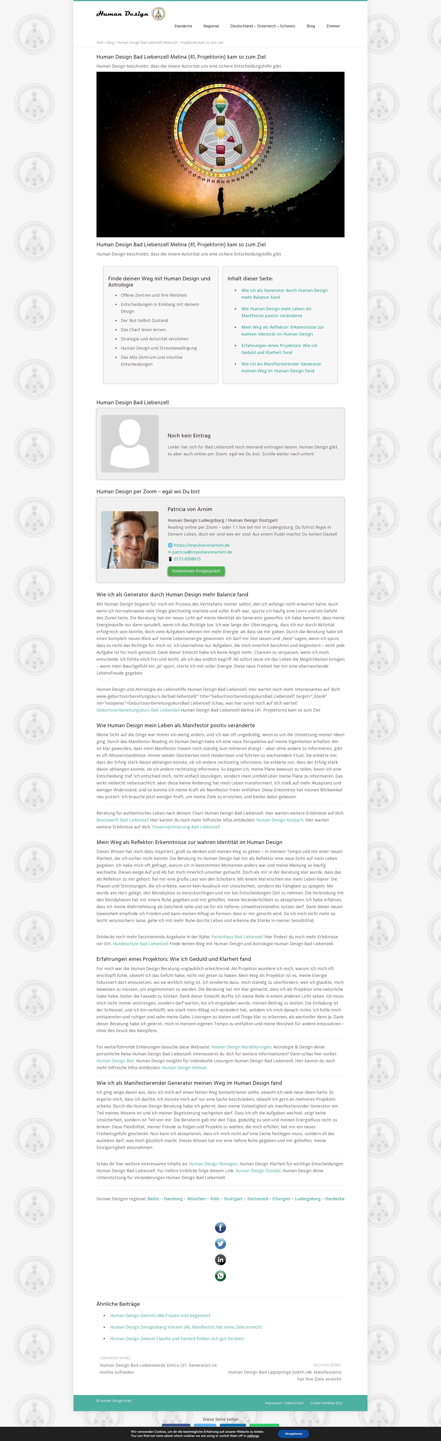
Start (100, 42)
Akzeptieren (293, 1434)
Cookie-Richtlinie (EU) (326, 1403)
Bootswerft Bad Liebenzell (122, 820)
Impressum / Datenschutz (284, 1403)
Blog (311, 26)
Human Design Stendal (257, 1170)
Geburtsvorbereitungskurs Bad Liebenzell (138, 710)
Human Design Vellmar (184, 1067)
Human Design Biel (115, 1060)
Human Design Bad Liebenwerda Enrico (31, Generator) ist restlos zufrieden (158, 1365)
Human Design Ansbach (279, 820)
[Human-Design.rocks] (131, 11)
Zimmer (333, 26)
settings (253, 1436)
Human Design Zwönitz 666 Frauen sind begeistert (160, 1315)
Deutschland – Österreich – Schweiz (262, 26)
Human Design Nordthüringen (241, 1047)
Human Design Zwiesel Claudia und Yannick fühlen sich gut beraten (176, 1338)
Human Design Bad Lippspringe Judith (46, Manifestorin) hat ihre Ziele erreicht (284, 1372)
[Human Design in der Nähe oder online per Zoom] (220, 154)
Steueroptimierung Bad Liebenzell (186, 827)
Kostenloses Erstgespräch (196, 571)
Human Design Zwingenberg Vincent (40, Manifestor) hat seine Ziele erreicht (186, 1327)
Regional (211, 26)
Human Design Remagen (213, 1163)
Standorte (183, 26)
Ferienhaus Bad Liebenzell (237, 936)
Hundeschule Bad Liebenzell (140, 943)
